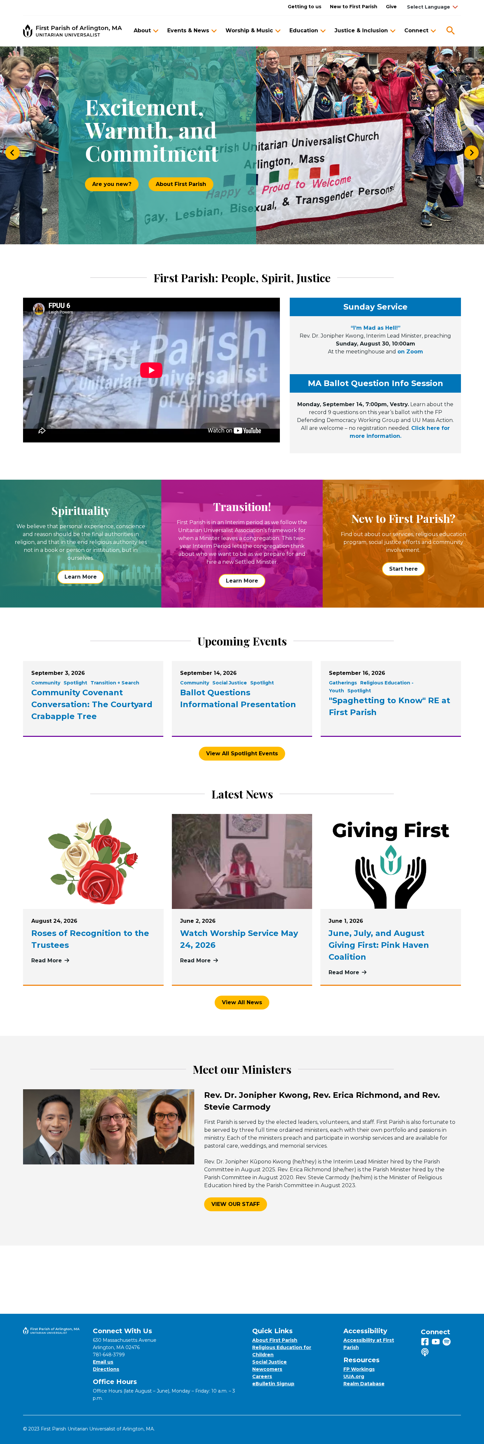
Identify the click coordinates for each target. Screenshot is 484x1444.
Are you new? (111, 184)
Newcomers (267, 1369)
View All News (242, 1002)
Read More (93, 960)
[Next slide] (471, 152)
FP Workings (359, 1369)
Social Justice (229, 683)
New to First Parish (353, 7)
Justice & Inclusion (361, 30)
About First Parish (181, 184)
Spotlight (75, 683)
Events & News (188, 30)
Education (303, 30)
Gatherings (343, 683)
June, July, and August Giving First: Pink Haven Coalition (379, 945)
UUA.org (353, 1376)
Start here (403, 569)
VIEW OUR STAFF (235, 1204)
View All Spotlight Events (242, 753)
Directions (106, 1369)
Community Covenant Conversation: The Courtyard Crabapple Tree (91, 704)
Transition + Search (115, 683)
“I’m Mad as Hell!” (375, 328)
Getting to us (304, 7)
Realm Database (364, 1384)
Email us (103, 1362)
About (142, 30)
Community (45, 683)
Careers (262, 1376)
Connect (416, 30)
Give (391, 7)
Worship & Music (249, 30)
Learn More (81, 577)
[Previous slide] (12, 152)
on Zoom (410, 351)
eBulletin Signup (273, 1384)
